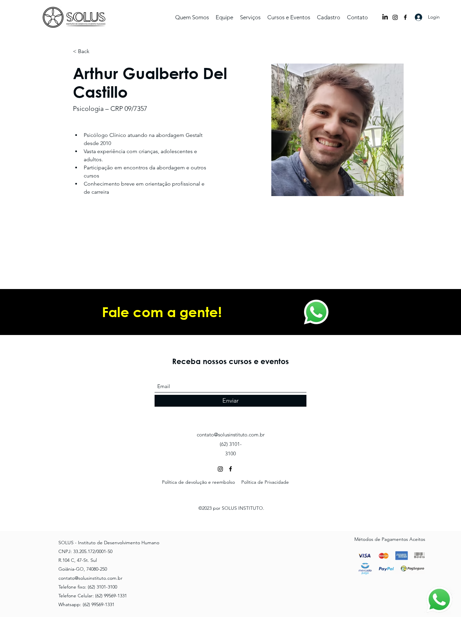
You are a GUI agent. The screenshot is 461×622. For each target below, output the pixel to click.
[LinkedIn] (385, 17)
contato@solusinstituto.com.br (231, 434)
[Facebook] (405, 17)
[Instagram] (395, 17)
